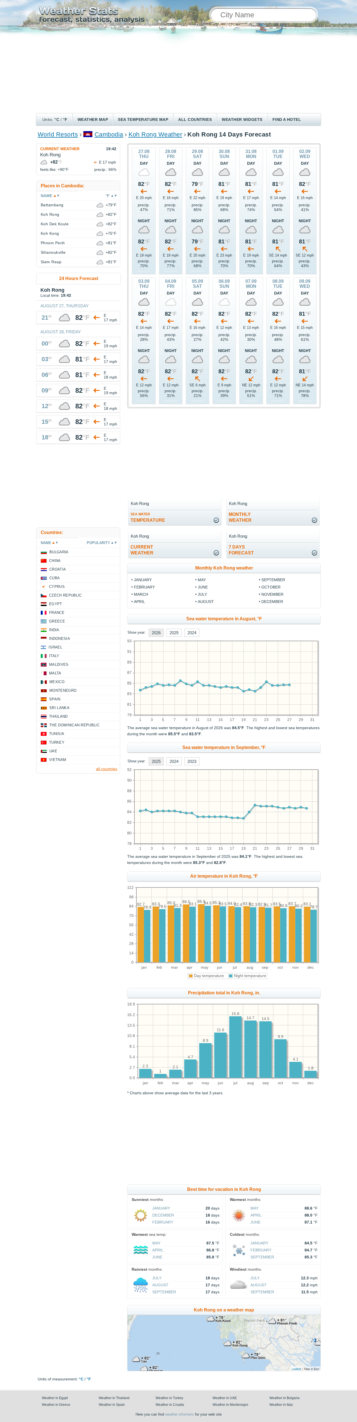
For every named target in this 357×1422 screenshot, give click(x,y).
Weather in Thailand (114, 1398)
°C (56, 119)
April (139, 601)
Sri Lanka (59, 708)
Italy (54, 656)
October (271, 587)
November (272, 594)
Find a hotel (286, 119)
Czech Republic (65, 595)
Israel (55, 647)
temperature (148, 517)
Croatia (57, 569)
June (203, 587)
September (273, 580)
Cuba (54, 578)
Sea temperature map (143, 119)
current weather (142, 550)
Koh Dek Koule (55, 224)
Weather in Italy (281, 1405)
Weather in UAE (225, 1398)
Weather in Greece (56, 1405)
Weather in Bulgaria (284, 1398)
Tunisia (56, 734)
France (56, 613)
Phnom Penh (53, 243)
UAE (53, 751)
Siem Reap (51, 262)
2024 (191, 632)
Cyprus (57, 587)
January (143, 580)
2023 (191, 761)
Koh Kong (50, 233)
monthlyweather (240, 517)
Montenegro (62, 690)
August (206, 601)
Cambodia (109, 134)
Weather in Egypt (55, 1398)
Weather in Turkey (169, 1398)
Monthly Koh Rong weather (224, 568)
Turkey (56, 742)
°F (65, 119)
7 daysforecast (241, 550)
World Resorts (58, 134)
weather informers (179, 1414)
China (55, 561)
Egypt (55, 604)
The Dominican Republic (74, 725)
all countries (106, 769)
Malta (55, 673)
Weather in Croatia (170, 1405)
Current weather (59, 149)
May (202, 580)
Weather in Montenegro (230, 1405)
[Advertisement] (178, 71)
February (144, 587)
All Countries (195, 119)
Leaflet (296, 1368)
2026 (156, 632)
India (54, 630)
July (202, 594)
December (272, 601)
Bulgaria (59, 552)
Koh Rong (50, 214)
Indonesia (59, 638)
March (141, 594)
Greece (57, 621)
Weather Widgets (242, 119)
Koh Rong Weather (155, 134)
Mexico (56, 682)
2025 (174, 632)
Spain (55, 699)
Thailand (58, 716)
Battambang (52, 205)
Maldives (59, 664)
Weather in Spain (112, 1405)
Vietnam (57, 760)
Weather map (93, 119)
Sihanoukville (53, 252)
